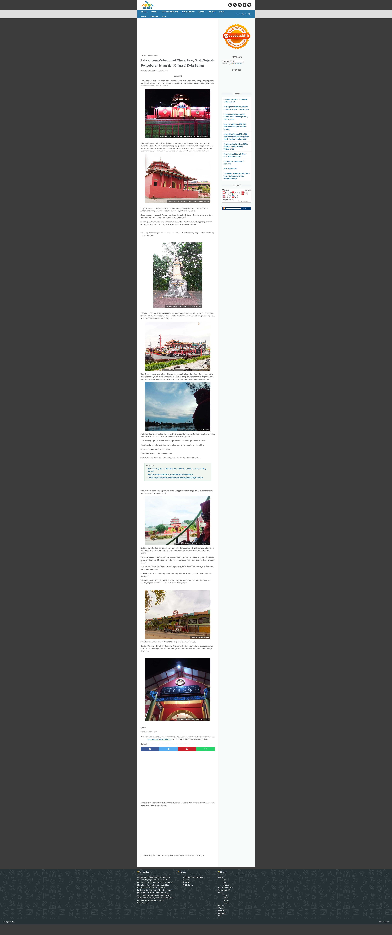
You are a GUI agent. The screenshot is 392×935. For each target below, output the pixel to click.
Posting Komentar (162, 71)
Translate (238, 64)
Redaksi (188, 882)
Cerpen (225, 898)
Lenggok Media (384, 922)
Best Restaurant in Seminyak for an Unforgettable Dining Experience (170, 474)
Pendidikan (154, 16)
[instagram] (239, 5)
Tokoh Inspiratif (188, 12)
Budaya (143, 16)
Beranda (144, 12)
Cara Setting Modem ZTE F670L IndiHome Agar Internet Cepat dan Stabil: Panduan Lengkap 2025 (236, 136)
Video (164, 16)
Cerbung (226, 900)
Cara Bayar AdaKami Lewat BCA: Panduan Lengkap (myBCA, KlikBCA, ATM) (236, 146)
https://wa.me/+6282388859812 (159, 739)
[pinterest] (187, 749)
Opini (225, 882)
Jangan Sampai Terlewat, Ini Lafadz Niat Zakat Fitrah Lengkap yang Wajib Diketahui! (175, 478)
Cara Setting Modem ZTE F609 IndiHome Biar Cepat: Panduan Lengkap (235, 126)
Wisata (221, 12)
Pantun (225, 903)
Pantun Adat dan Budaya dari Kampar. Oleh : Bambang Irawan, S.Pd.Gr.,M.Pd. (236, 116)
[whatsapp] (234, 5)
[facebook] (230, 5)
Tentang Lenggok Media (194, 877)
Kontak (187, 880)
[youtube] (244, 5)
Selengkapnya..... (143, 903)
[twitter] (249, 5)
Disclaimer (189, 885)
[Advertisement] (178, 36)
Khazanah (227, 885)
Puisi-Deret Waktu (230, 169)
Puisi (225, 895)
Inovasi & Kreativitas (170, 12)
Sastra (201, 12)
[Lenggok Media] (149, 5)
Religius (212, 12)
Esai (224, 880)
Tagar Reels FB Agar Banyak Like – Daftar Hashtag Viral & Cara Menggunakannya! (237, 176)
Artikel (154, 12)
